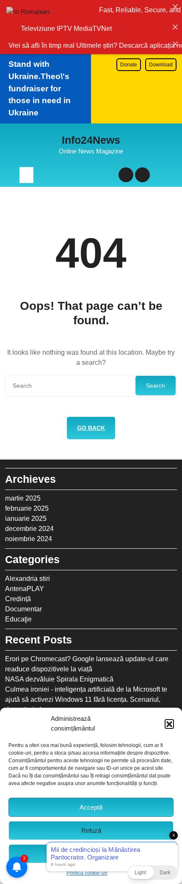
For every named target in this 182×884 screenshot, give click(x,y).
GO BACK (91, 427)
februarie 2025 (27, 508)
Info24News (91, 140)
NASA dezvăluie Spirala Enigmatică (59, 679)
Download (161, 65)
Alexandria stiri (27, 578)
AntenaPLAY (24, 588)
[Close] (175, 7)
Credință (18, 598)
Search (155, 385)
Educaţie (18, 619)
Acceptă (91, 807)
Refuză (91, 830)
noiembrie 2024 (28, 538)
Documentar (23, 609)
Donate (128, 65)
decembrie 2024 (29, 528)
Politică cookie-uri (87, 873)
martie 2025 (23, 498)
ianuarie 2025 (26, 518)
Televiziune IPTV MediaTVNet (67, 28)
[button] (169, 724)
